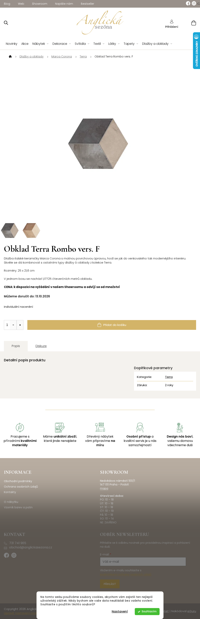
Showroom (39, 4)
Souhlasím (149, 611)
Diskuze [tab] (41, 346)
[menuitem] (11, 44)
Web (21, 4)
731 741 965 (17, 543)
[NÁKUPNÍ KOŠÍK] (188, 22)
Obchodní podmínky (18, 481)
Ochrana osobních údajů (21, 487)
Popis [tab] (16, 346)
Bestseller (87, 4)
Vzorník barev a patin (18, 507)
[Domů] (10, 56)
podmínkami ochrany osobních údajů (125, 574)
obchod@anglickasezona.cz (30, 547)
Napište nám (64, 4)
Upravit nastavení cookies (23, 613)
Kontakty (10, 492)
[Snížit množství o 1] (13, 325)
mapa (104, 488)
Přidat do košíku (114, 325)
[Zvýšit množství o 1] (20, 325)
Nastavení (120, 611)
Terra (169, 377)
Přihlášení (171, 27)
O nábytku (11, 502)
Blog (7, 4)
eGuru (191, 611)
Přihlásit (110, 584)
